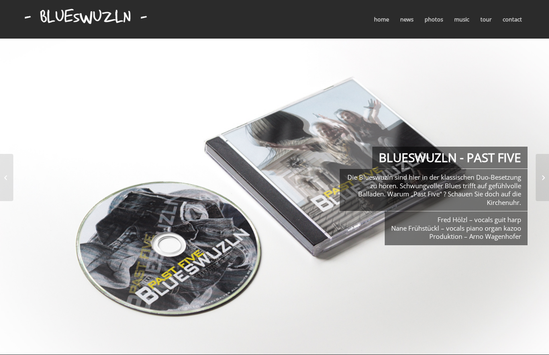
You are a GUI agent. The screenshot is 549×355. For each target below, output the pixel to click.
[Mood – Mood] (542, 177)
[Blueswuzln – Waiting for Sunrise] (6, 177)
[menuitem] (381, 19)
